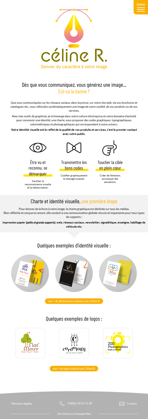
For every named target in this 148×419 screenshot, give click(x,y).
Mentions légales (21, 403)
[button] (74, 301)
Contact (131, 403)
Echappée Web (82, 413)
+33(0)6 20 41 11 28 (79, 403)
